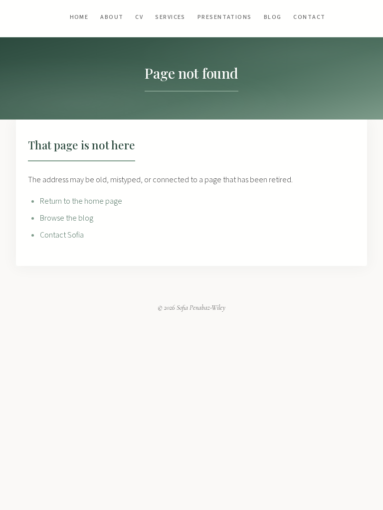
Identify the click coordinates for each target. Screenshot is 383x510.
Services (170, 17)
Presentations (224, 17)
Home (79, 17)
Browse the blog (66, 218)
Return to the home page (81, 201)
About (111, 17)
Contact (309, 17)
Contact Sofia (62, 235)
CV (139, 17)
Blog (273, 17)
